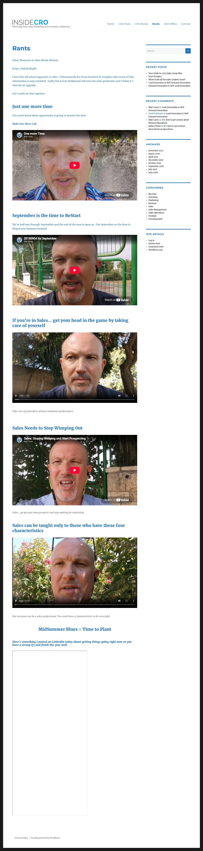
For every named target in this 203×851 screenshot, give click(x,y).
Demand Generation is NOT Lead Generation (169, 86)
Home (110, 23)
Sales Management (157, 209)
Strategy (152, 216)
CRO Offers (170, 23)
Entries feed (154, 243)
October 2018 (154, 163)
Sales (150, 206)
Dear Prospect (155, 76)
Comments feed (155, 246)
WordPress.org (155, 250)
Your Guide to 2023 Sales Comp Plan (165, 73)
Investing (153, 197)
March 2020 (154, 154)
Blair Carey (153, 107)
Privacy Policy (21, 838)
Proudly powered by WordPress (45, 838)
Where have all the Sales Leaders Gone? (166, 79)
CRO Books (141, 23)
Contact (186, 23)
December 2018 (155, 160)
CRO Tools (124, 23)
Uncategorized (155, 219)
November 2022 (155, 150)
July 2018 (152, 169)
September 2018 (156, 166)
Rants (156, 23)
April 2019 (153, 157)
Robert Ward (154, 126)
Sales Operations (156, 212)
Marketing (153, 200)
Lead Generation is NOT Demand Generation (169, 82)
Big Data (152, 194)
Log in (151, 240)
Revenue (152, 203)
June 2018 (153, 172)
